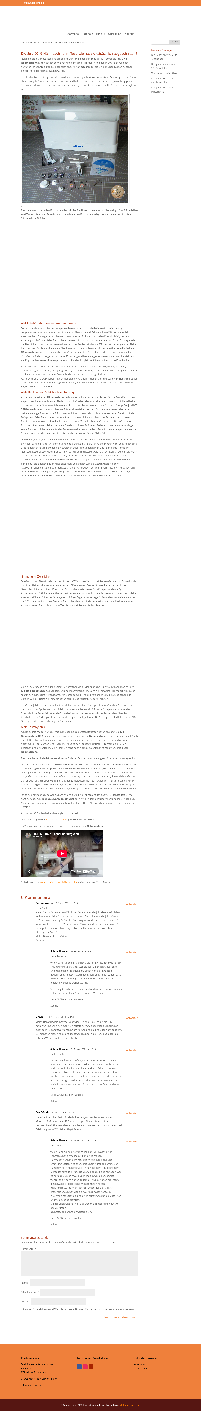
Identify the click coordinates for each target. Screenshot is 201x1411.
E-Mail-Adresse (30, 1292)
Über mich (114, 34)
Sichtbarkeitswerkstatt (129, 1405)
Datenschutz (140, 1368)
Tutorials (87, 34)
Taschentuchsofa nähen (164, 73)
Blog (99, 34)
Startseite (73, 34)
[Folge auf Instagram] (85, 1366)
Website (25, 1301)
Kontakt (129, 34)
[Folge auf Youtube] (91, 1366)
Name (25, 1282)
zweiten (63, 819)
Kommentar (28, 1248)
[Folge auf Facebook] (79, 1366)
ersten (49, 819)
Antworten (132, 904)
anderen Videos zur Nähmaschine (59, 882)
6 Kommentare (76, 42)
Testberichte (60, 42)
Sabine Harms (32, 42)
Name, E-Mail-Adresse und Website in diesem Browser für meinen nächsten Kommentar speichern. (79, 1309)
